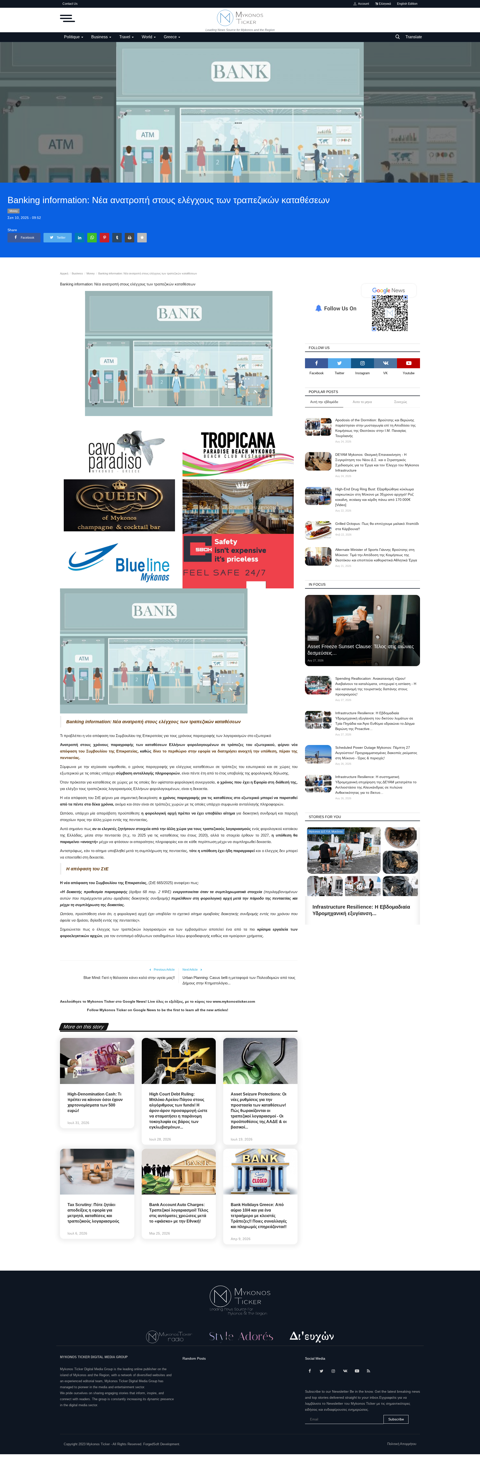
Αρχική (64, 273)
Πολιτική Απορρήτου (401, 1444)
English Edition (407, 3)
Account (362, 3)
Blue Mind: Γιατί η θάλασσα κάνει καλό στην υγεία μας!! (129, 977)
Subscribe (396, 1419)
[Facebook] (316, 363)
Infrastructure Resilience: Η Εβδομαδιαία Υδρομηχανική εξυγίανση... (361, 910)
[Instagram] (362, 363)
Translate (414, 37)
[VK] (385, 363)
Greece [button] (171, 37)
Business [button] (100, 37)
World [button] (147, 37)
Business (77, 273)
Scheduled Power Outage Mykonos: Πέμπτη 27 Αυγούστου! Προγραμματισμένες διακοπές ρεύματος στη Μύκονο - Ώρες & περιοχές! (376, 753)
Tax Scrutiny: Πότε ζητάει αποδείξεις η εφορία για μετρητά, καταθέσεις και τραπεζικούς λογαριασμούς (93, 1213)
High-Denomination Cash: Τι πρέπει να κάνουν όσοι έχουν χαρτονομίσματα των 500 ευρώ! (95, 1102)
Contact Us (70, 3)
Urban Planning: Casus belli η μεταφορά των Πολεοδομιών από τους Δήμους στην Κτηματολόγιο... (238, 980)
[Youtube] (408, 363)
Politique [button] (72, 37)
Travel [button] (125, 37)
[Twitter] (339, 363)
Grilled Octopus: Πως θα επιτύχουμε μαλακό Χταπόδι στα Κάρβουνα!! (377, 526)
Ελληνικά (384, 3)
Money (14, 210)
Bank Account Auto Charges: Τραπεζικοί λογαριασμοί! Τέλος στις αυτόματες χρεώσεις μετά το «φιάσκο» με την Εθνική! (178, 1213)
